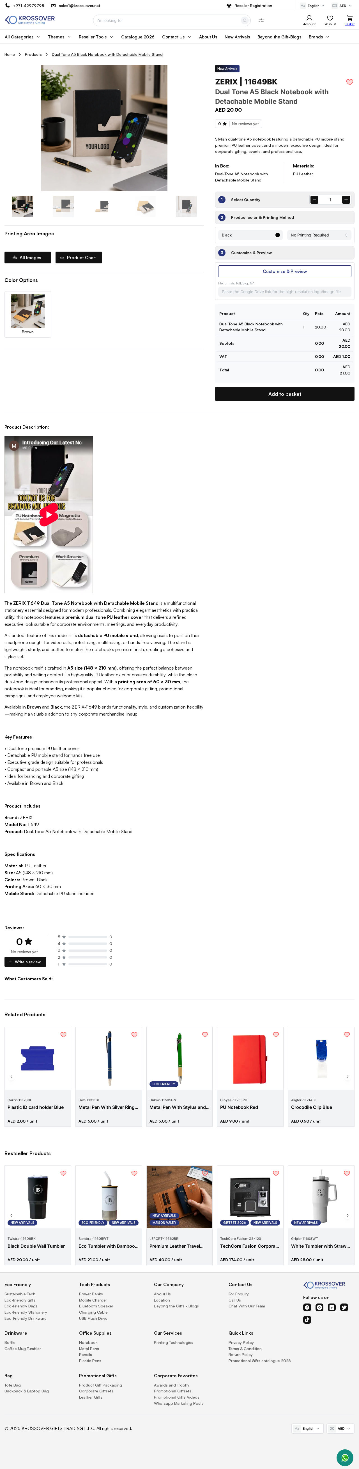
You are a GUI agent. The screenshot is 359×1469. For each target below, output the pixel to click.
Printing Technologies (173, 1342)
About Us (162, 1293)
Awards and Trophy (171, 1385)
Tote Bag (12, 1385)
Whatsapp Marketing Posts (179, 1403)
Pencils (85, 1354)
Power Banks (91, 1293)
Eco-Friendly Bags (21, 1306)
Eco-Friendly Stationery (25, 1312)
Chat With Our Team (247, 1306)
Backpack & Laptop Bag (26, 1390)
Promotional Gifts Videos (176, 1397)
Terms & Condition (245, 1348)
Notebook (88, 1342)
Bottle (9, 1342)
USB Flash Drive (93, 1318)
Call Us (235, 1300)
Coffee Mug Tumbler (22, 1348)
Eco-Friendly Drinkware (25, 1318)
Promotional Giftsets (172, 1390)
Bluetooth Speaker (96, 1306)
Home (9, 54)
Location (162, 1300)
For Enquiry (239, 1293)
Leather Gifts (90, 1397)
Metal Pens (89, 1348)
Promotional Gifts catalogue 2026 (260, 1360)
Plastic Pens (90, 1360)
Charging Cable (93, 1312)
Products (33, 54)
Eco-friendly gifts (19, 1300)
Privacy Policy (241, 1342)
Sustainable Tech (19, 1293)
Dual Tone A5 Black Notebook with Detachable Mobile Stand (107, 54)
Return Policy (241, 1354)
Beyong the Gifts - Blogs (176, 1306)
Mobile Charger (93, 1300)
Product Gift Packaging (100, 1385)
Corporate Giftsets (96, 1390)
